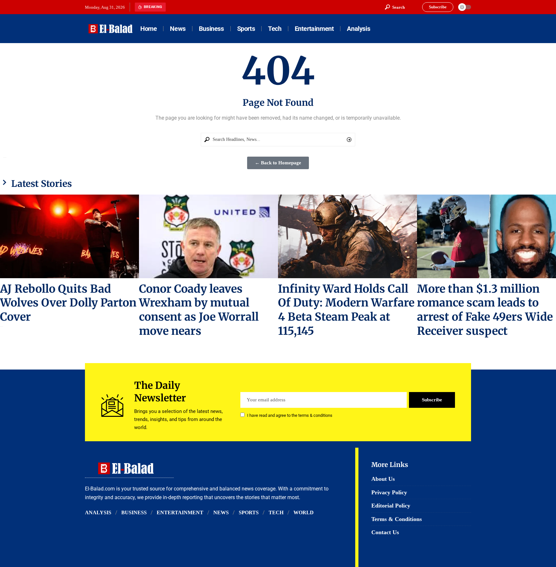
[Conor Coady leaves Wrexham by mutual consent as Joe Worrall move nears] (208, 236)
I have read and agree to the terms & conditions (289, 415)
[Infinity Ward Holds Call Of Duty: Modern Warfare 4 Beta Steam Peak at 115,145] (347, 236)
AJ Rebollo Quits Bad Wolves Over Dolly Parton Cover (68, 303)
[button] (395, 7)
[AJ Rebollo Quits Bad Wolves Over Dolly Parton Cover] (69, 236)
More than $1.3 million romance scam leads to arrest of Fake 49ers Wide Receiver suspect (485, 310)
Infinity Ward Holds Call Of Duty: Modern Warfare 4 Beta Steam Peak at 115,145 (346, 310)
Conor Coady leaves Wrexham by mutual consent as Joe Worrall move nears (199, 310)
